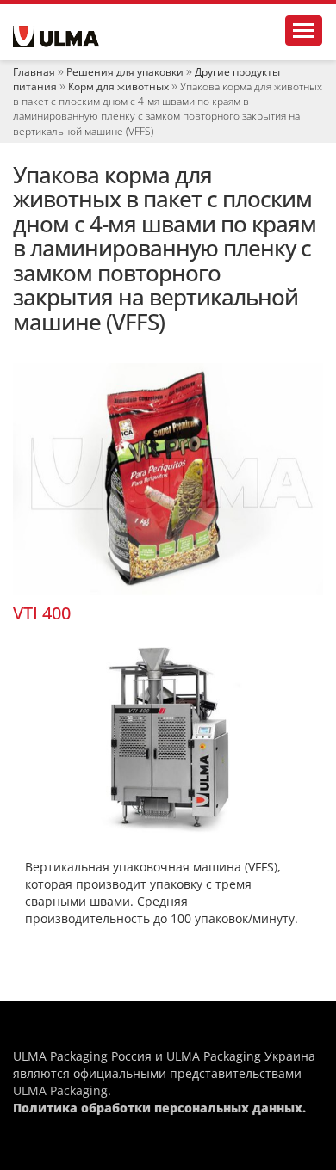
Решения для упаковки (125, 72)
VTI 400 (42, 613)
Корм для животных (118, 86)
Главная (34, 72)
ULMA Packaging (60, 1090)
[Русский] (56, 36)
